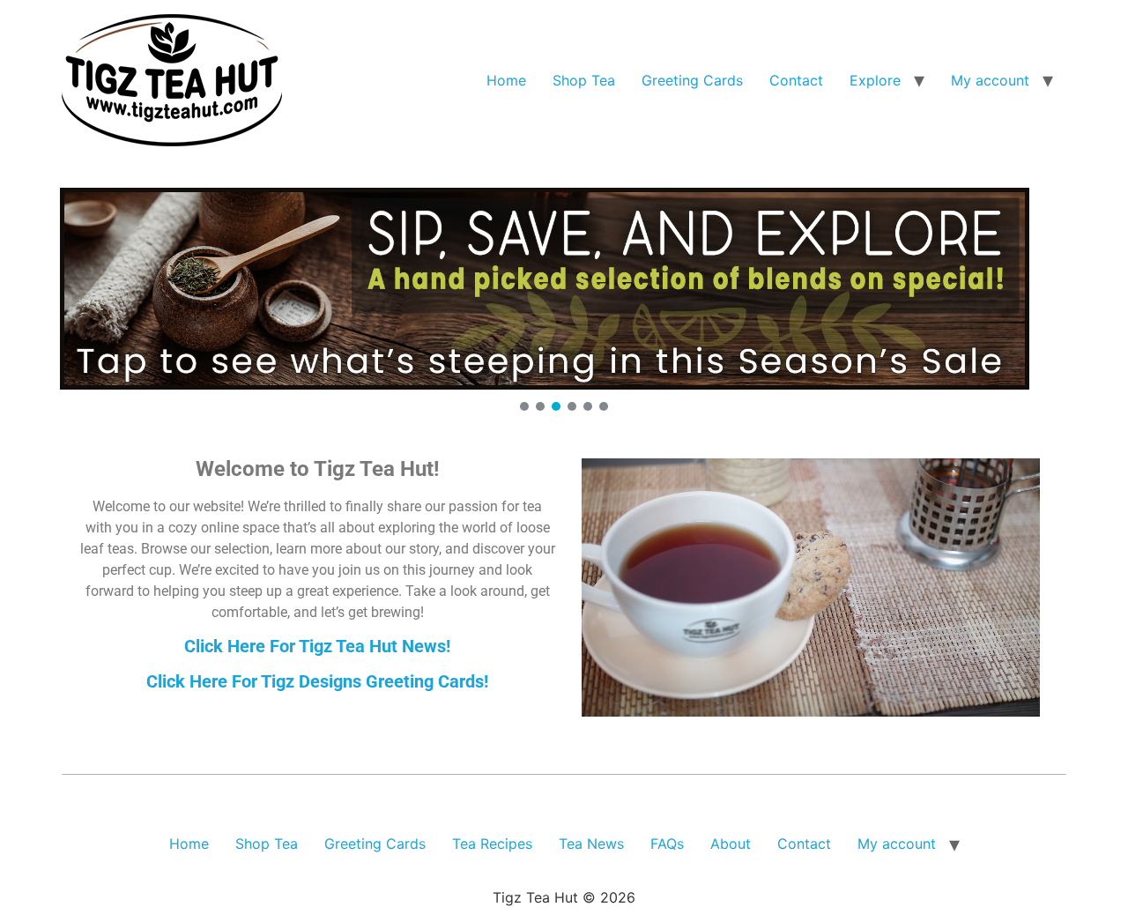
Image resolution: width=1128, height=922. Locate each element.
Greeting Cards (692, 80)
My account (990, 80)
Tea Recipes (492, 843)
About (730, 843)
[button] (564, 289)
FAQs (667, 843)
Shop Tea (584, 80)
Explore (875, 80)
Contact (796, 80)
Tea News (591, 843)
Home (506, 80)
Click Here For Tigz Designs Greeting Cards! (317, 681)
